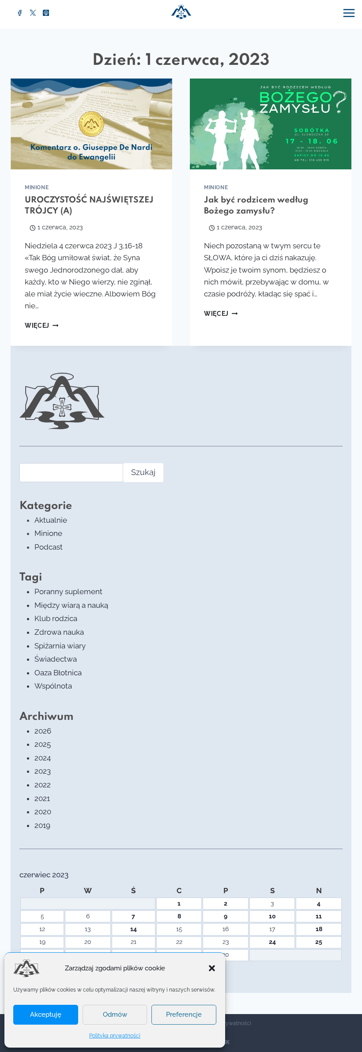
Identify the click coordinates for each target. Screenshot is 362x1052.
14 (133, 928)
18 (319, 928)
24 (272, 941)
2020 (42, 811)
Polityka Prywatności (225, 1023)
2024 (42, 757)
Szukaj (143, 472)
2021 (42, 798)
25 (318, 941)
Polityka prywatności (114, 1036)
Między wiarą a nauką (71, 605)
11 (319, 916)
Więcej (41, 325)
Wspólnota (53, 685)
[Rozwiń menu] (350, 13)
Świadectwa (55, 659)
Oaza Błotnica (58, 672)
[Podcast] (46, 12)
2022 (42, 784)
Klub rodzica (55, 618)
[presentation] (91, 124)
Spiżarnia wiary (60, 645)
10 (272, 916)
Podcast (48, 547)
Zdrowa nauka (59, 632)
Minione (37, 187)
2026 (42, 730)
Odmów (115, 1014)
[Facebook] (19, 12)
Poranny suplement (68, 591)
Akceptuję (45, 1014)
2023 (42, 771)
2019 (42, 825)
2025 (42, 744)
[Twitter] (33, 12)
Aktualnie (50, 520)
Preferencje (184, 1014)
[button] (211, 968)
